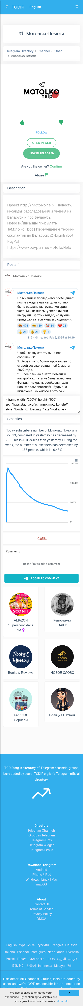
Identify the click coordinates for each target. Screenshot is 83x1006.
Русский (43, 945)
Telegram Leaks (41, 850)
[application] (41, 492)
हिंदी (69, 966)
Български (36, 959)
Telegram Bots (41, 840)
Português (38, 952)
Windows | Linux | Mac (42, 879)
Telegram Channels (42, 830)
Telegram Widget (41, 845)
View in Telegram (41, 153)
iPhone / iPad (41, 874)
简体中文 (17, 966)
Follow (41, 132)
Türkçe (22, 959)
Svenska (72, 952)
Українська (27, 945)
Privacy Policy (41, 914)
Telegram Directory (19, 51)
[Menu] (76, 460)
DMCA (41, 919)
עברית (50, 959)
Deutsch (71, 945)
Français (57, 945)
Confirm (56, 166)
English (11, 945)
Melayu (59, 966)
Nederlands (56, 952)
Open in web (41, 142)
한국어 (31, 966)
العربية (61, 959)
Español (23, 952)
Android (41, 869)
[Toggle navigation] (77, 7)
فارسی (72, 959)
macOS (41, 884)
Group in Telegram (41, 835)
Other (58, 51)
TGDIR (18, 7)
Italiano (9, 952)
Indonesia (45, 966)
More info (62, 1001)
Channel (43, 51)
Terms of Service (41, 909)
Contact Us (42, 904)
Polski (10, 959)
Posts (12, 265)
